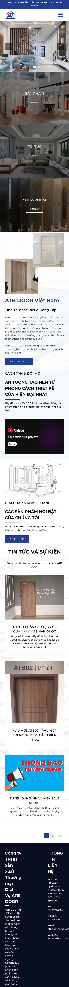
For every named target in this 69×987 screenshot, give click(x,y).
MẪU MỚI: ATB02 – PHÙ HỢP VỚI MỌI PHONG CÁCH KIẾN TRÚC (34, 735)
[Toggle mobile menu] (60, 15)
